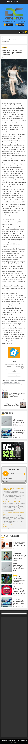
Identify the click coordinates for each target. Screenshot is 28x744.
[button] (1, 32)
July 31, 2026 (17, 595)
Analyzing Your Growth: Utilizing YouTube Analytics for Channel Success (19, 590)
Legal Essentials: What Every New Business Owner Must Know (19, 421)
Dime (4, 57)
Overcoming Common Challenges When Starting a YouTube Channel (19, 544)
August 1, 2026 (17, 426)
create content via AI (6, 385)
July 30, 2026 (17, 437)
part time (21, 385)
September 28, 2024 (12, 57)
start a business (5, 387)
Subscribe (26, 32)
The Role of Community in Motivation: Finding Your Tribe (19, 579)
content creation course (7, 382)
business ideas (14, 380)
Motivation (15, 574)
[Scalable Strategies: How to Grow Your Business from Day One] (6, 433)
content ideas (16, 382)
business (4, 47)
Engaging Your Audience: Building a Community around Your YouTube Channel (19, 557)
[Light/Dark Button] (20, 32)
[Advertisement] (14, 677)
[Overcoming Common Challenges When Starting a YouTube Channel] (6, 544)
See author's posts (14, 375)
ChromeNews (21, 740)
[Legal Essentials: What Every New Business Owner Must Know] (6, 421)
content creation (21, 380)
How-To (14, 540)
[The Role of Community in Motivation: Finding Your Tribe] (6, 579)
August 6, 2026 (18, 549)
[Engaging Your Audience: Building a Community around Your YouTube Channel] (6, 556)
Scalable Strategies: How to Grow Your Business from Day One (19, 433)
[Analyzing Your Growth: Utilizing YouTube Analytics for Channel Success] (6, 590)
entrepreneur (15, 385)
